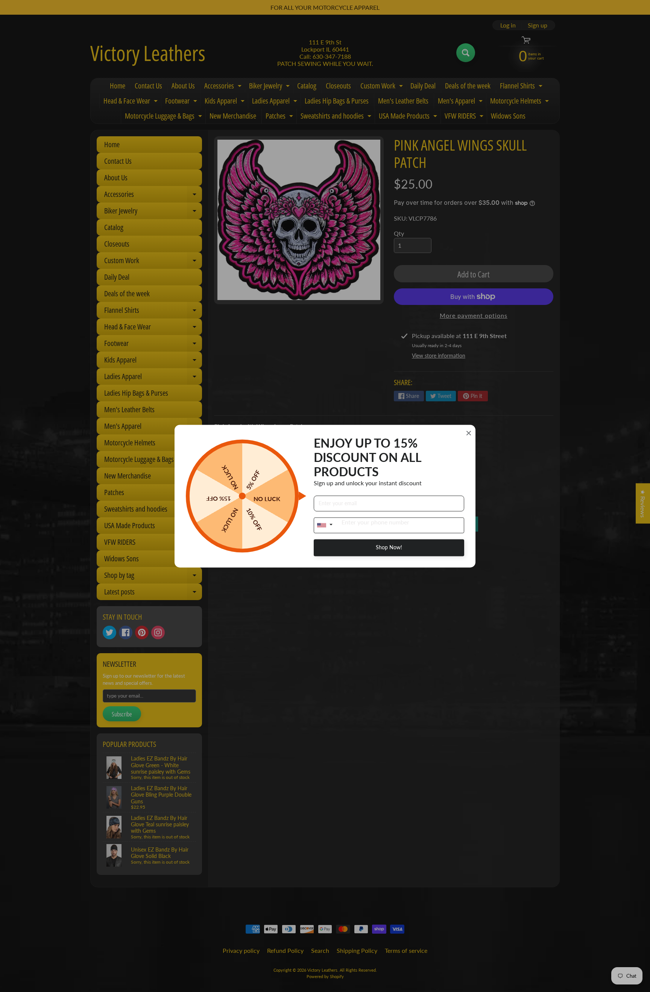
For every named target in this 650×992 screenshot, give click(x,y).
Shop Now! (389, 547)
